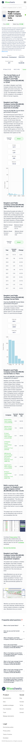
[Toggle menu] (25, 2)
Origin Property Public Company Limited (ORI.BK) (8, 466)
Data (4, 701)
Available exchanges (8, 705)
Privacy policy (6, 731)
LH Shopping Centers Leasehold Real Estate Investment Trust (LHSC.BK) (8, 445)
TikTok (21, 705)
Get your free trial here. (10, 548)
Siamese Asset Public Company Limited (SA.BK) (8, 428)
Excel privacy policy (8, 727)
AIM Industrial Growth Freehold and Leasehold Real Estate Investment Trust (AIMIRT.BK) (8, 457)
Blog (21, 698)
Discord (22, 709)
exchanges (21, 542)
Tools (4, 712)
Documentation (7, 698)
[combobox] (14, 7)
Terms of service (7, 734)
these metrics (13, 537)
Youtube (22, 701)
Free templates (7, 709)
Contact (22, 712)
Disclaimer (5, 738)
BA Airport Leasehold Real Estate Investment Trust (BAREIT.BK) (8, 475)
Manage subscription (8, 716)
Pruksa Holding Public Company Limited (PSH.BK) (8, 421)
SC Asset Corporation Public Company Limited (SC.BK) (8, 436)
